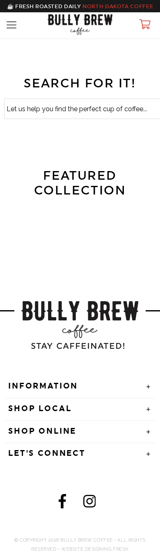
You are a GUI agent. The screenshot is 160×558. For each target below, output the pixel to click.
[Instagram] (89, 503)
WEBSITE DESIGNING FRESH (95, 549)
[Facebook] (62, 503)
